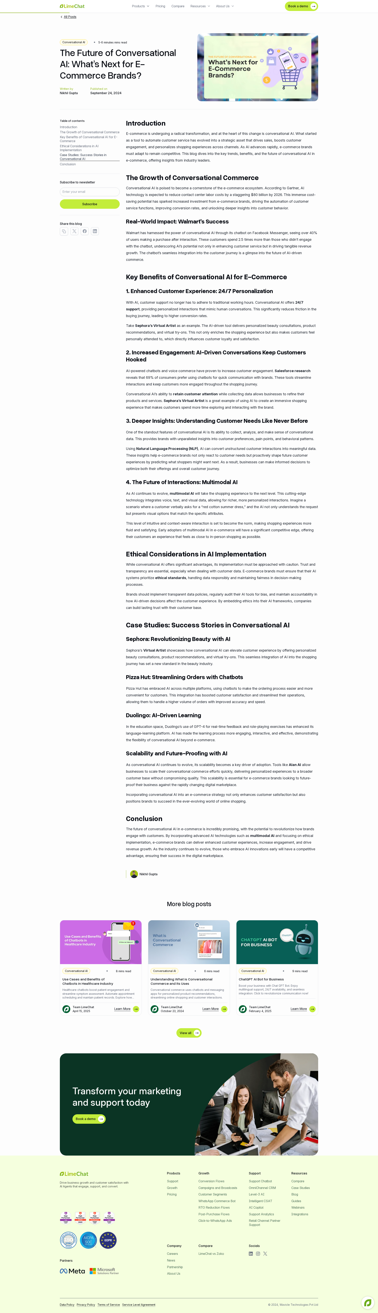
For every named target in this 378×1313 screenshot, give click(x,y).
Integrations (299, 1214)
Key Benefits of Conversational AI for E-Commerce (88, 139)
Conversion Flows (211, 1181)
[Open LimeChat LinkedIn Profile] (251, 1254)
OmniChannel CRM (262, 1188)
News (171, 1260)
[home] (72, 6)
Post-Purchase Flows (214, 1214)
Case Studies (300, 1188)
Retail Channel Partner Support (264, 1223)
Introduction (68, 127)
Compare (177, 6)
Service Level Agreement (138, 1304)
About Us (173, 1273)
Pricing (160, 6)
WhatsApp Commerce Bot (216, 1201)
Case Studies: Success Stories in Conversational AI (83, 157)
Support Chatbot (260, 1181)
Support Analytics (261, 1214)
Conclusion (68, 164)
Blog (294, 1194)
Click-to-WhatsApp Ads (215, 1221)
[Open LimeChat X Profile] (265, 1254)
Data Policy (67, 1304)
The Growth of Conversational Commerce (90, 132)
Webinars (298, 1207)
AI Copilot (256, 1207)
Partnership (175, 1267)
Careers (172, 1254)
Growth (172, 1188)
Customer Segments (212, 1194)
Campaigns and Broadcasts (217, 1188)
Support (172, 1181)
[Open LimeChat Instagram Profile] (258, 1254)
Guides (296, 1201)
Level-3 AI (256, 1194)
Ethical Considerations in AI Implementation (79, 148)
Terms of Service (108, 1304)
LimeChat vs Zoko (211, 1254)
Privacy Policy (86, 1304)
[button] (140, 6)
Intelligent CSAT (260, 1201)
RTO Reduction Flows (214, 1207)
